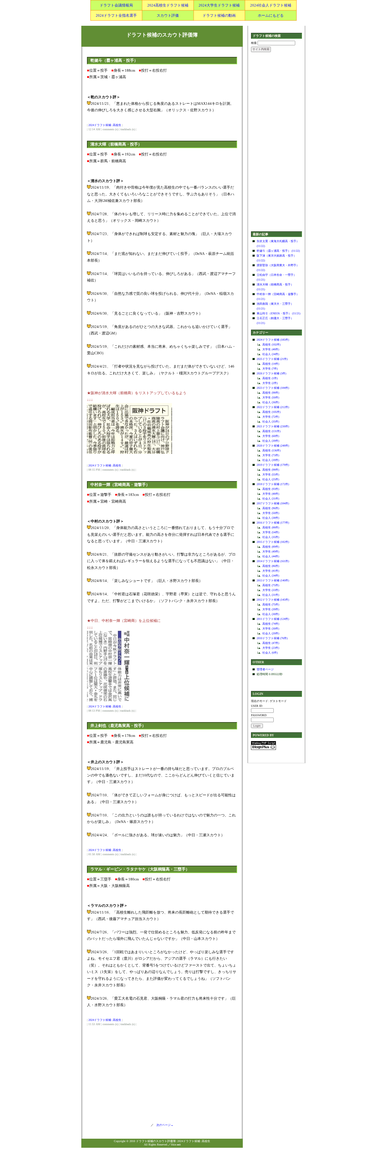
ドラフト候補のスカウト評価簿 (162, 35)
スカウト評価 (168, 15)
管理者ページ (265, 669)
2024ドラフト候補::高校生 (104, 125)
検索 (254, 42)
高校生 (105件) (271, 411)
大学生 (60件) (270, 436)
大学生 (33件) (270, 590)
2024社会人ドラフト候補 (270, 5)
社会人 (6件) (270, 652)
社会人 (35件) (270, 421)
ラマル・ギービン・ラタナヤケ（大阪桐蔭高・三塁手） (140, 869)
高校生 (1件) (270, 378)
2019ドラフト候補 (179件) (273, 464)
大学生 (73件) (270, 455)
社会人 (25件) (270, 479)
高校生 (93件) (270, 488)
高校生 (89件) (270, 546)
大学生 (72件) (270, 416)
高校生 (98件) (270, 392)
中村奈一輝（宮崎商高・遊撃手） (120, 485)
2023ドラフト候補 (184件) (273, 387)
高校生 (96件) (270, 508)
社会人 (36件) (270, 402)
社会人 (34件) (270, 354)
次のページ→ (163, 1125)
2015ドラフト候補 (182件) (273, 541)
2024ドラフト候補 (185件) (273, 339)
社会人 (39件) (270, 440)
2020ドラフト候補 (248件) (273, 445)
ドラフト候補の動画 (219, 15)
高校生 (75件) (270, 585)
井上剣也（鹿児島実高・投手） (118, 726)
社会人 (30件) (270, 614)
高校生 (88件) (270, 527)
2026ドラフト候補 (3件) (271, 373)
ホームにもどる (271, 15)
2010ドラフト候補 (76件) (272, 638)
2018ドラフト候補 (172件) (273, 484)
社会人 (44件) (270, 556)
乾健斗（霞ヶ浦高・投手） (114, 60)
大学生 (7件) (270, 368)
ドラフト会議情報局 (116, 5)
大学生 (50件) (270, 397)
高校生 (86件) (270, 566)
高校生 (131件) (271, 431)
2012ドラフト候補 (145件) (273, 599)
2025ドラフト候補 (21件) (272, 358)
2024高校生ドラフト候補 (167, 5)
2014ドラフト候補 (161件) (273, 561)
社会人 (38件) (270, 517)
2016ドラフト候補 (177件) (273, 522)
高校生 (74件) (270, 623)
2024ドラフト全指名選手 (116, 15)
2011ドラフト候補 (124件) (273, 618)
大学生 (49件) (270, 551)
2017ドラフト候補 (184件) (273, 503)
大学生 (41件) (270, 570)
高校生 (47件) (270, 643)
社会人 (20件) (270, 633)
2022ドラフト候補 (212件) (273, 407)
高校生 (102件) (271, 344)
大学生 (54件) (270, 532)
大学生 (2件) (270, 383)
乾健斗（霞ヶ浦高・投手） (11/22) (278, 250)
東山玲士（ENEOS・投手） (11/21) (278, 313)
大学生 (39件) (270, 609)
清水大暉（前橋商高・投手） (116, 144)
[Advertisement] (276, 142)
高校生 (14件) (270, 363)
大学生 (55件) (270, 474)
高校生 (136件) (271, 450)
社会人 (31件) (270, 498)
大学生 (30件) (270, 628)
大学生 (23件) (270, 647)
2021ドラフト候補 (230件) (273, 426)
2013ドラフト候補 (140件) (273, 580)
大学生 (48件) (270, 349)
